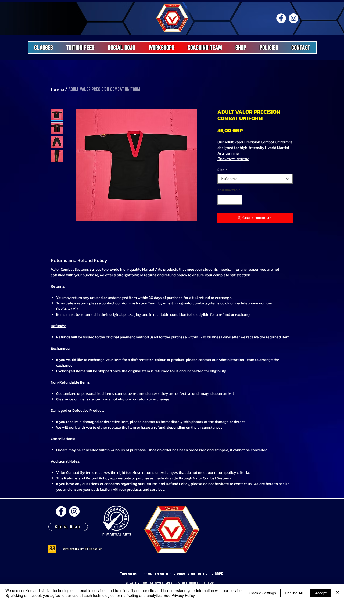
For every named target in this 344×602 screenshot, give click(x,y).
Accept (321, 593)
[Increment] (238, 199)
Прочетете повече (233, 159)
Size (222, 169)
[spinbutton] (230, 199)
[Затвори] (337, 593)
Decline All (294, 593)
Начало (57, 89)
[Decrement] (221, 199)
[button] (43, 47)
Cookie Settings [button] (262, 593)
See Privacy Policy (179, 595)
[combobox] (255, 179)
